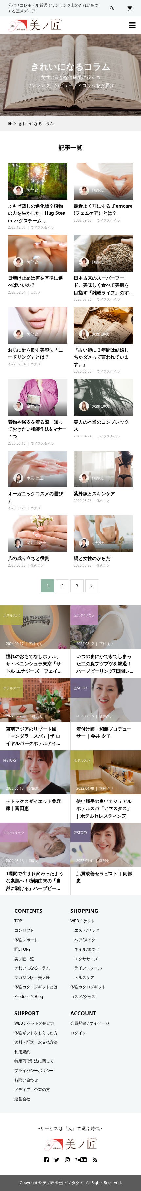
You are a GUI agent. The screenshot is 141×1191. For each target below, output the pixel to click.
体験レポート (26, 940)
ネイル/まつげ (86, 949)
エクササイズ (86, 959)
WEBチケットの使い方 (34, 1023)
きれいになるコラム (32, 968)
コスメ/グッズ (82, 996)
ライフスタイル (42, 227)
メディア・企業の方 (32, 1089)
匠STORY (22, 949)
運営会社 (22, 1099)
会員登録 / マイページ (89, 1023)
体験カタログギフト (88, 987)
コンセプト (24, 930)
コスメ (36, 292)
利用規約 (22, 1052)
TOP (18, 921)
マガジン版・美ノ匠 (32, 977)
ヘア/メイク (84, 940)
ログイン (78, 1033)
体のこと (103, 500)
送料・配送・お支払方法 (36, 1042)
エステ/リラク (86, 930)
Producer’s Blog (28, 996)
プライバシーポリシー (34, 1070)
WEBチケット (82, 921)
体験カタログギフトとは (36, 987)
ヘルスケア (84, 977)
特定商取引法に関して (34, 1061)
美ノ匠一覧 (24, 959)
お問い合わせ (26, 1080)
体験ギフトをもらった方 (36, 1033)
